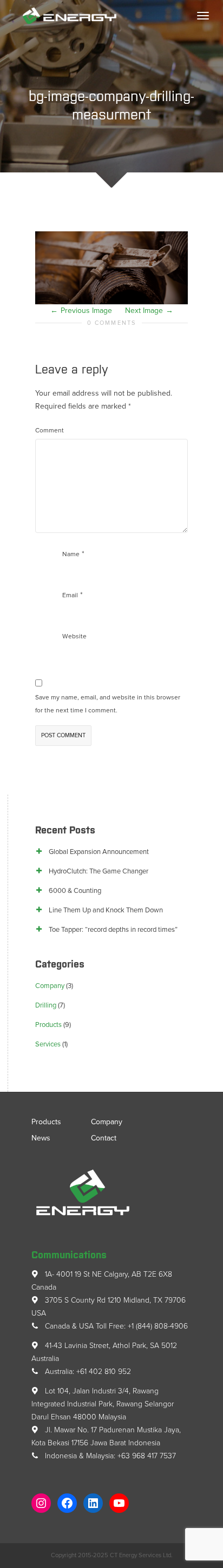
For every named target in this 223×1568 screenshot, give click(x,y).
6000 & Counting (75, 890)
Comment (49, 430)
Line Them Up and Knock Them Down (106, 910)
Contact (103, 1138)
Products (48, 1024)
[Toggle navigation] (203, 15)
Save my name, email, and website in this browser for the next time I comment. (107, 703)
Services (48, 1044)
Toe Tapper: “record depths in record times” (113, 929)
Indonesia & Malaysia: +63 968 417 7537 (109, 1455)
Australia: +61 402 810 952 (87, 1371)
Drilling (45, 1005)
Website (74, 636)
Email (70, 595)
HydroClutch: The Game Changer (98, 871)
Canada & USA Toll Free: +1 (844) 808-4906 (115, 1326)
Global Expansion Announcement (99, 852)
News (40, 1138)
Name (71, 554)
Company (49, 986)
